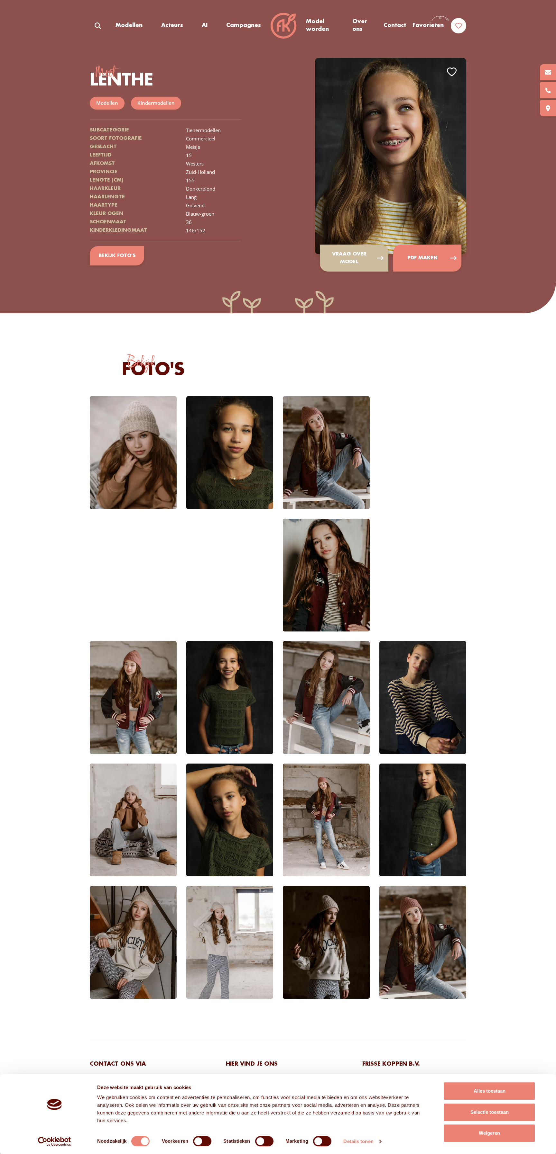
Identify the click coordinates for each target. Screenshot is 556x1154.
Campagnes (243, 25)
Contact (395, 25)
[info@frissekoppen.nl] (548, 72)
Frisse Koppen (283, 26)
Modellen (129, 25)
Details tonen (358, 1141)
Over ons (359, 25)
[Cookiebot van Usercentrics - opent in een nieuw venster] (54, 1141)
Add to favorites (452, 71)
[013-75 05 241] (548, 90)
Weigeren (489, 1133)
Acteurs (172, 25)
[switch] (202, 1141)
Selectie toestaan (489, 1112)
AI (205, 25)
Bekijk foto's (116, 255)
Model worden (317, 25)
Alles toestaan (489, 1091)
